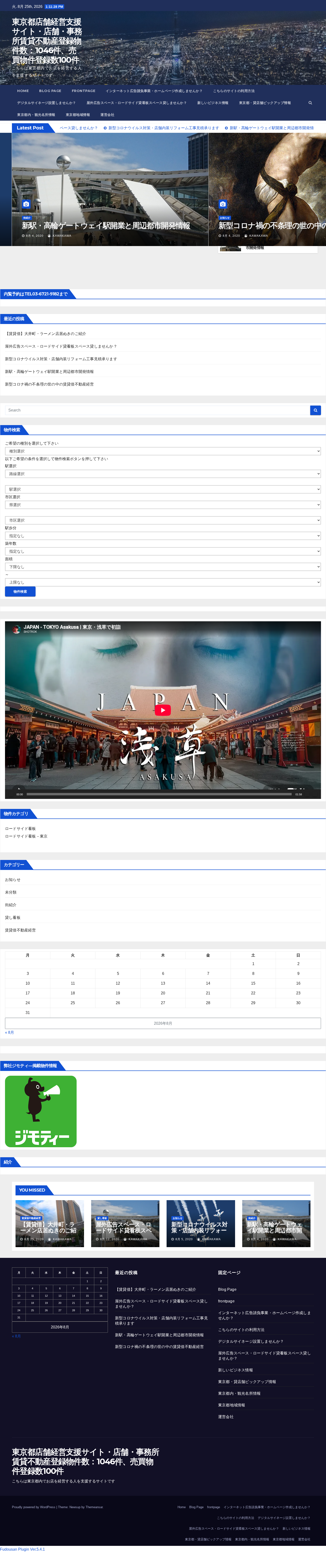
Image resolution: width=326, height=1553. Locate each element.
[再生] (11, 794)
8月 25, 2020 (35, 235)
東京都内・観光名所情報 (36, 115)
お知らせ (13, 880)
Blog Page (50, 91)
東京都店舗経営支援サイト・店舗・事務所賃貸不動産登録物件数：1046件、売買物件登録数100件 (47, 41)
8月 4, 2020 (259, 1239)
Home (23, 91)
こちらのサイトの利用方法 (234, 91)
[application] (163, 710)
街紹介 (11, 905)
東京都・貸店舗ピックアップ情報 (265, 103)
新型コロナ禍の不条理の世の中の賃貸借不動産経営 (49, 384)
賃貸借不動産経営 (32, 217)
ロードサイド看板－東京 (26, 836)
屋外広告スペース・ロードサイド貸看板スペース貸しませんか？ (137, 103)
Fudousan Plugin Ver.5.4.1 (22, 1549)
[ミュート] (307, 794)
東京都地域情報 (78, 115)
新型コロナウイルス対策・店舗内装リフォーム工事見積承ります (61, 359)
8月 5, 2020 (184, 1239)
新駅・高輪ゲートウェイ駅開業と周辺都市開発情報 (49, 372)
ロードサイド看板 (20, 829)
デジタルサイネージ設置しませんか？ (46, 103)
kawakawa (63, 235)
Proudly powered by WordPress (34, 1507)
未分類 (11, 892)
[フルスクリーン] (314, 794)
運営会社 (107, 115)
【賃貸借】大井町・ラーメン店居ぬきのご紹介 (99, 225)
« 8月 (9, 1032)
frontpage (83, 91)
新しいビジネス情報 (213, 103)
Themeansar (94, 1507)
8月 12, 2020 (232, 235)
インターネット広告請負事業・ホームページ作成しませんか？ (154, 91)
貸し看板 (225, 209)
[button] (310, 103)
